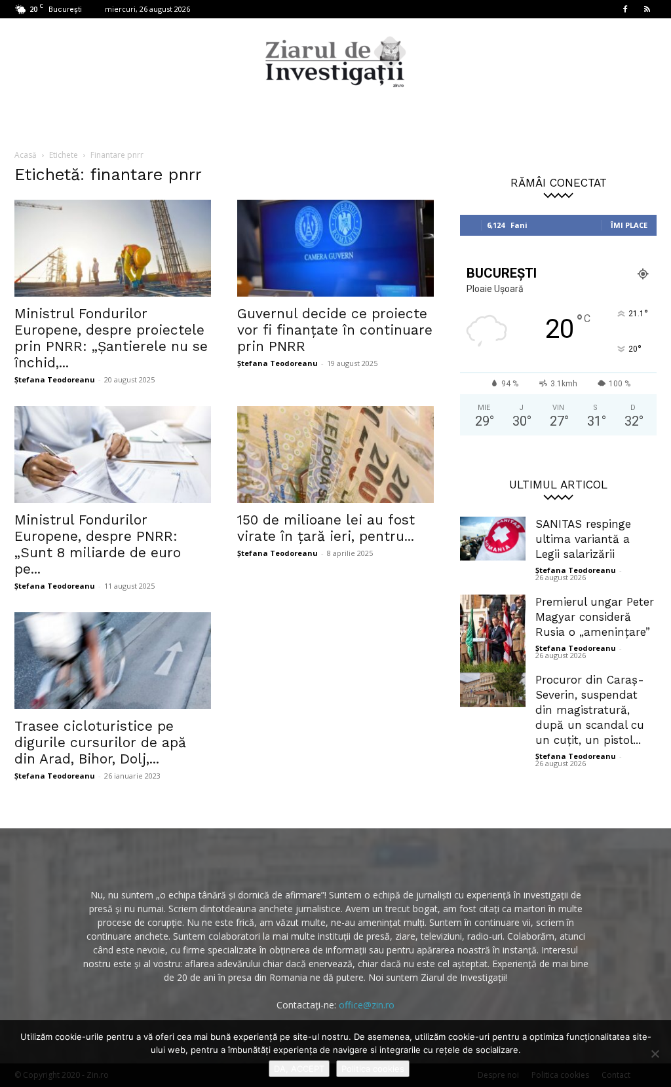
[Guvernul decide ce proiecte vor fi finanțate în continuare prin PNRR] (335, 248)
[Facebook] (625, 9)
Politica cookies (372, 1068)
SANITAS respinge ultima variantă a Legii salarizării (583, 539)
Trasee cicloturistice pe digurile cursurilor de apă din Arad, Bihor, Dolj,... (100, 742)
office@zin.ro (366, 1005)
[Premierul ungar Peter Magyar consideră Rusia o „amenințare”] (493, 635)
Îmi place (629, 225)
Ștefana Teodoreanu (54, 379)
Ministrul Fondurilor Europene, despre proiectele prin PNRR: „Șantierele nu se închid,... (111, 338)
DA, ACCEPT (299, 1068)
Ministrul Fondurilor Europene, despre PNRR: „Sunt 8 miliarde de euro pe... (97, 544)
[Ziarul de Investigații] (335, 61)
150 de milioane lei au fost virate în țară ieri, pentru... (326, 527)
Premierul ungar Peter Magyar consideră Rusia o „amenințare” (594, 616)
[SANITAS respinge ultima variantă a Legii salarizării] (493, 539)
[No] (654, 1053)
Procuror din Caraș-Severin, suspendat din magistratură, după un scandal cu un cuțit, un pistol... (589, 709)
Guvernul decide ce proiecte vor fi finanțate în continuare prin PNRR (334, 329)
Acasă (25, 154)
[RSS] (647, 9)
